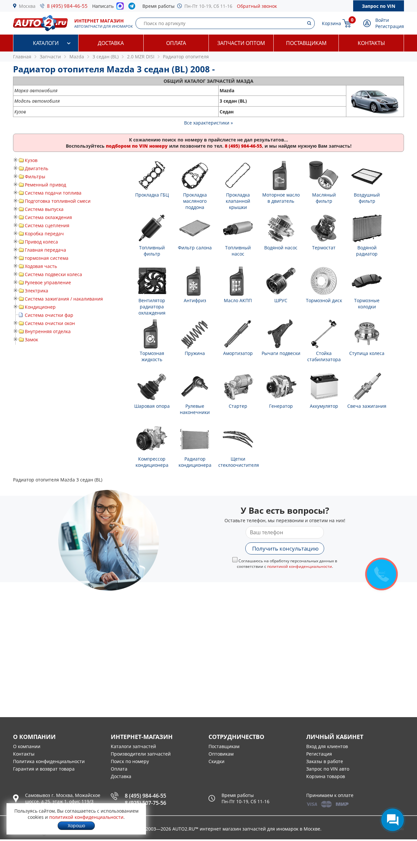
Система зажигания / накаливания (64, 299)
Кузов (31, 160)
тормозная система (46, 258)
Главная (22, 56)
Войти (382, 20)
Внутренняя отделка (48, 331)
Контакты (371, 43)
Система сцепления (47, 225)
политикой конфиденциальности (299, 566)
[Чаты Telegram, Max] (392, 819)
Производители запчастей (141, 754)
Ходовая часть (41, 266)
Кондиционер (40, 307)
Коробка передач (44, 233)
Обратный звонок (257, 6)
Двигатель (36, 168)
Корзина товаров (325, 776)
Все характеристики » (208, 123)
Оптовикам (221, 754)
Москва (27, 6)
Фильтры (35, 176)
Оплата (176, 43)
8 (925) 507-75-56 (145, 802)
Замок (31, 339)
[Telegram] (133, 7)
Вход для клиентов (327, 746)
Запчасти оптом (241, 43)
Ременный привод (45, 185)
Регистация (319, 754)
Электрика (36, 291)
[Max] (120, 8)
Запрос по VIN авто (327, 769)
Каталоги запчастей (133, 746)
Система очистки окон (50, 323)
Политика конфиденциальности (49, 761)
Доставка (111, 43)
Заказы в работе (324, 761)
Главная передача (45, 250)
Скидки (216, 761)
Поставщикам (306, 43)
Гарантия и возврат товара (44, 769)
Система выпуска (44, 209)
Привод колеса (41, 242)
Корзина (331, 23)
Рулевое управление (48, 282)
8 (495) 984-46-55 (67, 6)
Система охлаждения (48, 217)
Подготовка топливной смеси (58, 201)
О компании (26, 746)
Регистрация (389, 26)
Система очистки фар (49, 315)
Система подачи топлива (53, 193)
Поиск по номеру (130, 761)
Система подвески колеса (53, 274)
